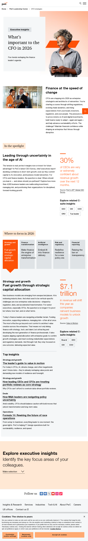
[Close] (84, 516)
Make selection (10, 471)
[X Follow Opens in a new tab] (49, 494)
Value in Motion (72, 323)
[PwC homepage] (4, 3)
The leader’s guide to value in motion (24, 363)
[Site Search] (80, 3)
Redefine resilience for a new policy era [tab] (59, 250)
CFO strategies (36, 9)
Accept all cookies (59, 535)
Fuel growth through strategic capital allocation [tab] (10, 251)
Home (4, 9)
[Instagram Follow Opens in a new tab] (57, 494)
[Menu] (84, 3)
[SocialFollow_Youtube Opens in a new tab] (53, 494)
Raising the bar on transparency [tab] (78, 248)
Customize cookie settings (10, 535)
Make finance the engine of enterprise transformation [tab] (28, 250)
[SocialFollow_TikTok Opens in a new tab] (60, 494)
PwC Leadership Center (19, 9)
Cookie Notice (55, 529)
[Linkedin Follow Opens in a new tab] (41, 494)
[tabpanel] (44, 356)
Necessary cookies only (26, 535)
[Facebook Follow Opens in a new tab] (45, 494)
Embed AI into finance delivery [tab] (43, 248)
